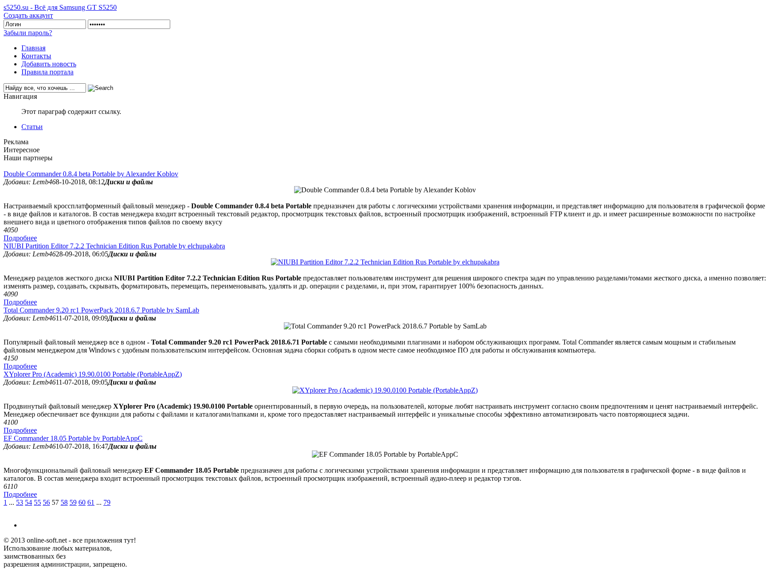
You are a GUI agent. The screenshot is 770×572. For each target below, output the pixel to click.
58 (64, 502)
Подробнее (20, 238)
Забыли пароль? (28, 33)
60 (82, 502)
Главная (33, 48)
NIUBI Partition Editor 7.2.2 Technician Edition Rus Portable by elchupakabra (114, 246)
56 (46, 502)
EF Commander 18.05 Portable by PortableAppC (73, 438)
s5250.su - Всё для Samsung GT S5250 (60, 7)
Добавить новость (48, 64)
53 (19, 502)
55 (37, 502)
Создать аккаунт (28, 15)
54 (28, 502)
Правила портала (47, 72)
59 (73, 502)
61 (90, 502)
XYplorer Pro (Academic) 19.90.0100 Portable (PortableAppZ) (93, 374)
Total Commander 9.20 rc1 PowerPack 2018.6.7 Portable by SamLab (101, 310)
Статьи (32, 126)
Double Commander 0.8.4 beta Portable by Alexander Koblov (91, 174)
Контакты (36, 56)
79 (107, 502)
